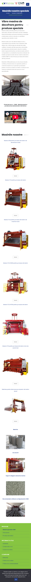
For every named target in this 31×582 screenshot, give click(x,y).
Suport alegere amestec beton (15, 476)
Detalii (15, 176)
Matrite (15, 429)
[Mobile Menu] (27, 4)
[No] (29, 576)
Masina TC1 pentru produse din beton (15, 180)
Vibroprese (6, 532)
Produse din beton (8, 535)
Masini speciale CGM (9, 529)
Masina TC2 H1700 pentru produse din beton (15, 304)
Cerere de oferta (7, 549)
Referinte (5, 557)
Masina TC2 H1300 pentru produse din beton (15, 263)
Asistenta (5, 543)
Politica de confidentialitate (10, 563)
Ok (16, 579)
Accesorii (15, 452)
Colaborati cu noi (8, 546)
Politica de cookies (8, 560)
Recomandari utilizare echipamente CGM (16, 499)
